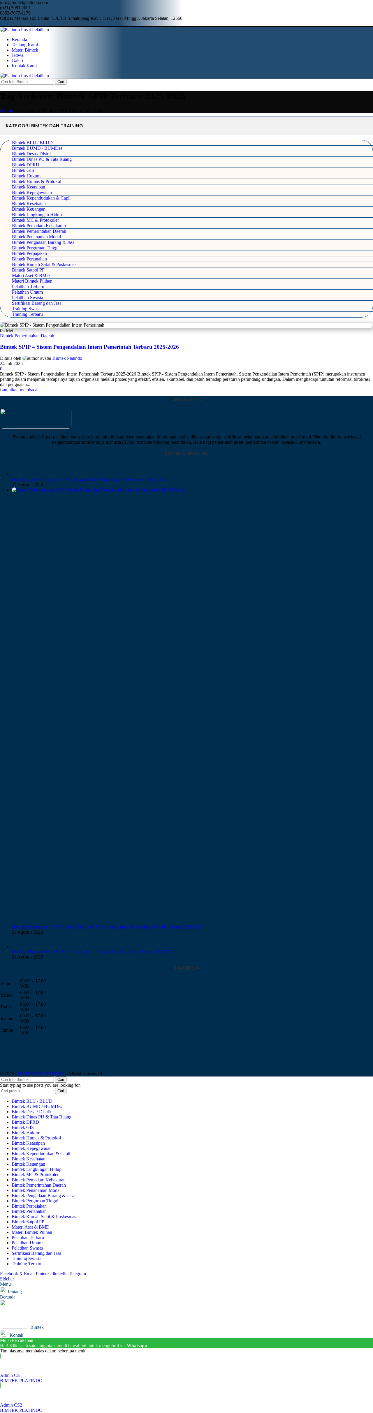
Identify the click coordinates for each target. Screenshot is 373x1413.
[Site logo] (24, 29)
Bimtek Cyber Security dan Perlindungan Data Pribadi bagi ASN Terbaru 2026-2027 (90, 479)
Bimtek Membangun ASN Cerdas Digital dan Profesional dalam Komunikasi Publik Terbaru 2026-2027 (107, 926)
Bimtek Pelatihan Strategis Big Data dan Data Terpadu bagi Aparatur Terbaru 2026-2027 (93, 951)
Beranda (7, 110)
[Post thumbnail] (18, 474)
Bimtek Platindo (67, 358)
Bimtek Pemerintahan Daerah (27, 335)
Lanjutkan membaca (18, 389)
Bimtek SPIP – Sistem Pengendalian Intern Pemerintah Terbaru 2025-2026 (89, 347)
